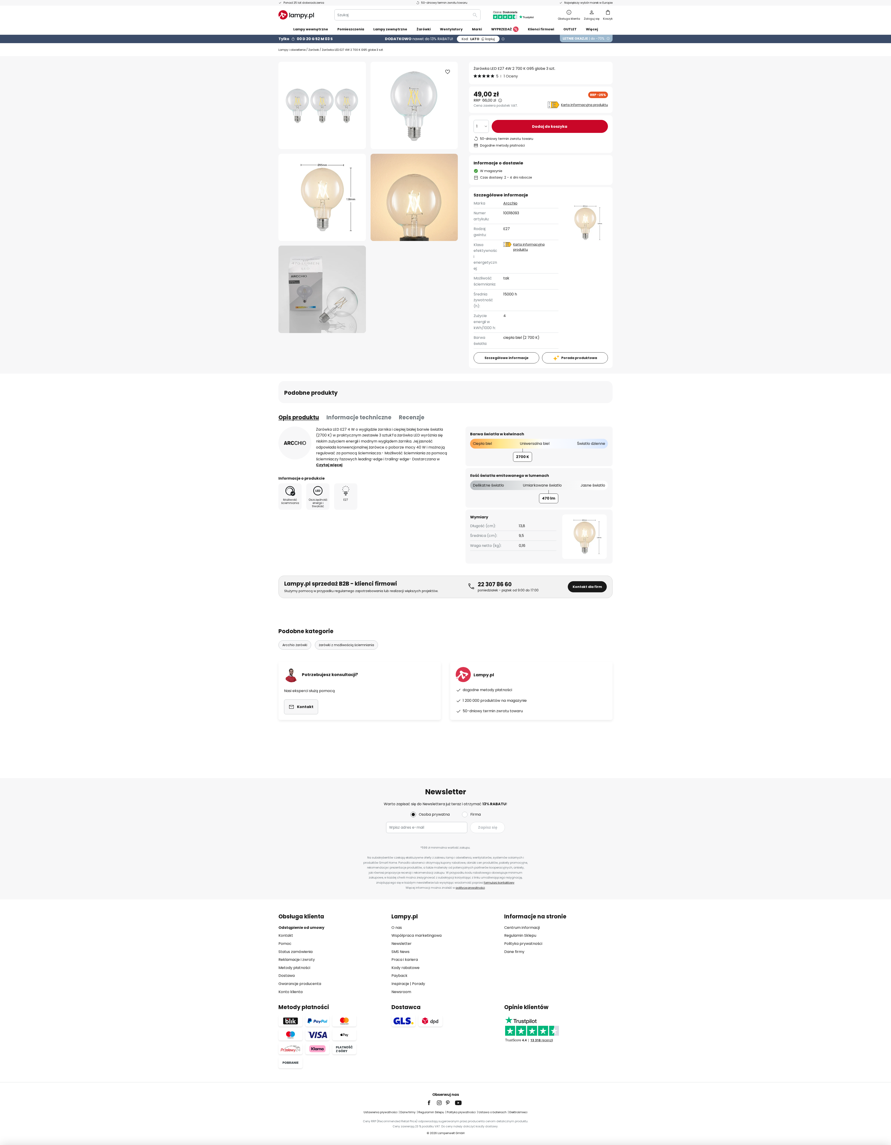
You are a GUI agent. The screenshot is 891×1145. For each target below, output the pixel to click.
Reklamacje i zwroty (296, 959)
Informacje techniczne (358, 417)
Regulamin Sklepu (520, 935)
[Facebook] (432, 1103)
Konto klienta (290, 991)
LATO (478, 39)
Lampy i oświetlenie (292, 50)
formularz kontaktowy (499, 883)
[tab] (298, 417)
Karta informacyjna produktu (584, 105)
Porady (418, 983)
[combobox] (407, 15)
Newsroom (401, 991)
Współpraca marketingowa (416, 935)
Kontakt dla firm (587, 586)
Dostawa (286, 975)
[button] (322, 197)
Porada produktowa (579, 358)
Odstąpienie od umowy (301, 927)
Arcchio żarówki (294, 645)
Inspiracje (400, 983)
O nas (396, 927)
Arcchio (510, 203)
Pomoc (284, 943)
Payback (399, 975)
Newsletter (401, 943)
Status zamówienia (295, 951)
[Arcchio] (294, 443)
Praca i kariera (404, 959)
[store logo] (296, 14)
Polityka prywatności (523, 943)
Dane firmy (514, 951)
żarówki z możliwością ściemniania (346, 645)
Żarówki (313, 50)
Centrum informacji (522, 927)
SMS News (400, 951)
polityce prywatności (470, 888)
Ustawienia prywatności (380, 1112)
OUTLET (570, 29)
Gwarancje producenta (299, 983)
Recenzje (411, 417)
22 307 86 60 (495, 584)
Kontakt (285, 935)
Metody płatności (294, 967)
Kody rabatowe (405, 967)
